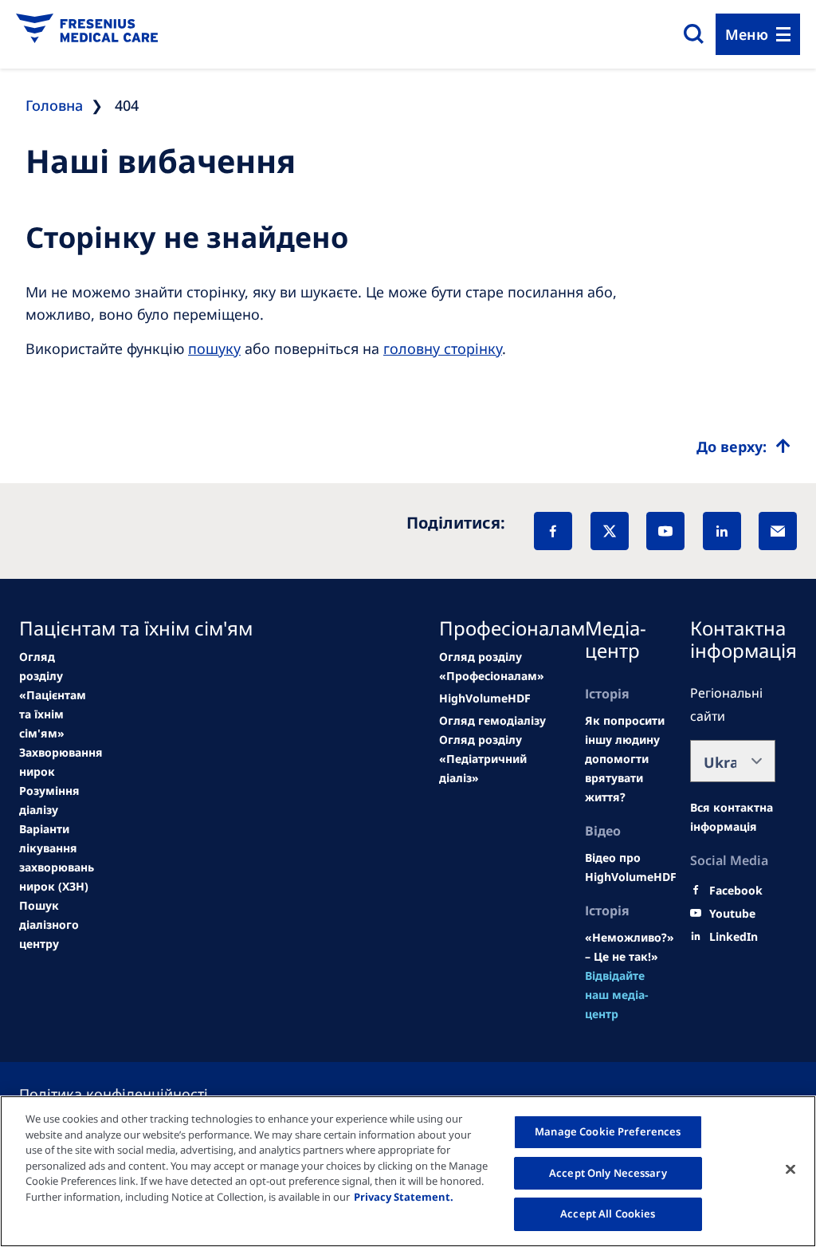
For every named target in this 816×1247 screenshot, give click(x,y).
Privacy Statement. (403, 1197)
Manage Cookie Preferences (608, 1131)
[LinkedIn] (722, 531)
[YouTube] (665, 531)
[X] (609, 531)
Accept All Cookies (607, 1213)
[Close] (790, 1169)
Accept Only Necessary (608, 1173)
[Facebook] (553, 531)
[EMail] (778, 531)
